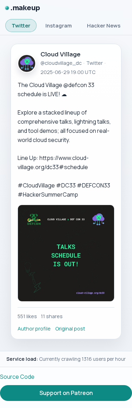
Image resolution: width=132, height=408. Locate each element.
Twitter (21, 25)
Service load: (22, 359)
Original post (70, 328)
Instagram (58, 25)
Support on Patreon (66, 393)
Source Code (17, 377)
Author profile (34, 328)
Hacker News (103, 25)
